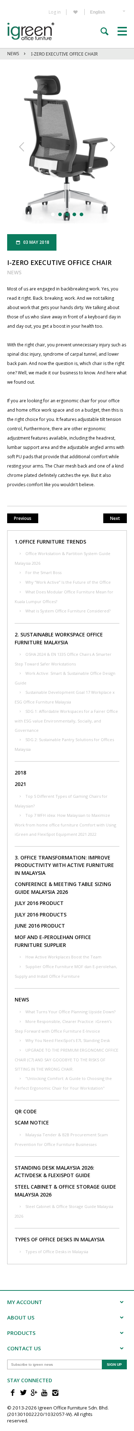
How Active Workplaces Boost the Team (63, 956)
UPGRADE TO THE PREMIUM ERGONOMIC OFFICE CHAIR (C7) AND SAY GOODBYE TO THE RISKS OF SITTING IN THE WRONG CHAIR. (66, 1059)
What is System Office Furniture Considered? (67, 610)
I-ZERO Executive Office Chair (64, 54)
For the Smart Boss (43, 572)
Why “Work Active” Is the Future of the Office (68, 582)
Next (115, 518)
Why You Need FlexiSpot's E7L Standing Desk (67, 1040)
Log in (55, 12)
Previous (22, 518)
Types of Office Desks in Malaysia (56, 1251)
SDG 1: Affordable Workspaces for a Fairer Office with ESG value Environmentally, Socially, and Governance (66, 721)
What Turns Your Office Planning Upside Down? (70, 1011)
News (13, 54)
